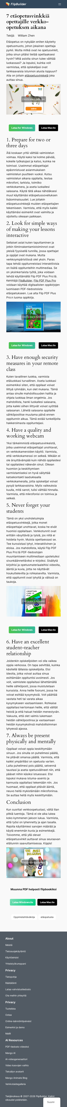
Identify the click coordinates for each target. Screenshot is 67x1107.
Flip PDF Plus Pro (45, 280)
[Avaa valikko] (60, 4)
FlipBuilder (25, 280)
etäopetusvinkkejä (36, 75)
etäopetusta (47, 917)
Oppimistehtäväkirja (24, 917)
